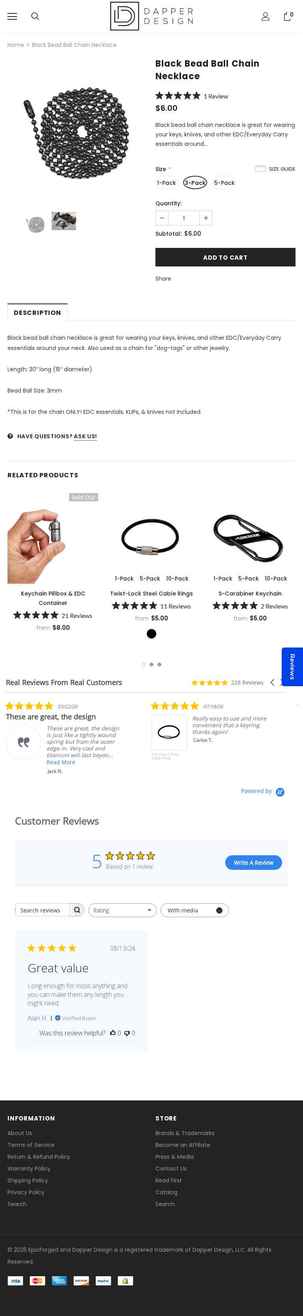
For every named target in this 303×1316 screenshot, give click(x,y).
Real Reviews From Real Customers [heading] (64, 682)
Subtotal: (168, 234)
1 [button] (144, 664)
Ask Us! (85, 436)
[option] (77, 130)
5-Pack (224, 183)
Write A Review (253, 862)
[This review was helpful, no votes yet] (113, 1033)
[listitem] (65, 737)
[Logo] (151, 16)
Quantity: (168, 203)
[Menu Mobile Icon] (12, 16)
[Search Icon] (35, 16)
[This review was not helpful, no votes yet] (127, 1033)
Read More (61, 762)
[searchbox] (42, 909)
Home (15, 45)
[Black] (151, 634)
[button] (273, 682)
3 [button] (159, 664)
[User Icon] (266, 16)
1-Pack (166, 183)
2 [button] (151, 664)
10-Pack (177, 579)
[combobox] (122, 910)
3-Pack (195, 183)
